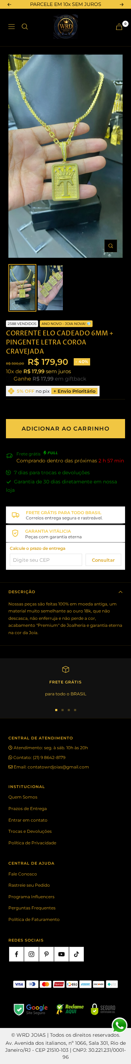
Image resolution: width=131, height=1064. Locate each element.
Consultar (103, 560)
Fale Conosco (22, 874)
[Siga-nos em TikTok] (76, 954)
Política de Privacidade (32, 842)
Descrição (21, 591)
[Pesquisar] (25, 26)
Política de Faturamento (34, 919)
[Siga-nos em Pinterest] (46, 954)
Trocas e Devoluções (30, 831)
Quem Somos (22, 797)
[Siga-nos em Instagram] (31, 954)
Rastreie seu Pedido (29, 885)
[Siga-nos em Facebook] (16, 954)
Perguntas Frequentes (32, 907)
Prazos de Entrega (27, 808)
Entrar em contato (28, 820)
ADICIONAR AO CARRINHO (66, 428)
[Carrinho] (119, 26)
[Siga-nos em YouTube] (61, 954)
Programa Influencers (31, 896)
